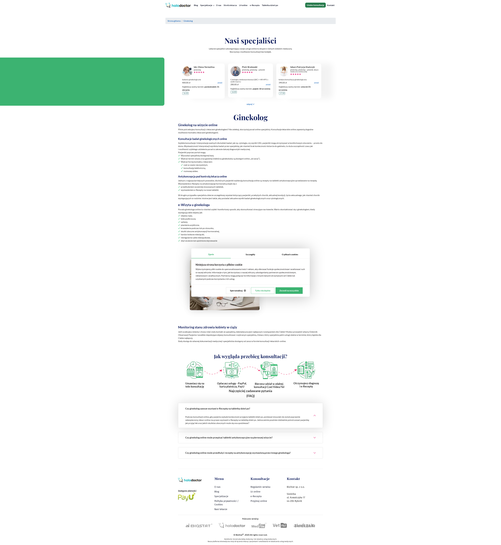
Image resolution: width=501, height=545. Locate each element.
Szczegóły (250, 254)
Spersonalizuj (236, 290)
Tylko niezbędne (262, 290)
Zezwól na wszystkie (289, 290)
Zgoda (211, 254)
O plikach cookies (290, 254)
